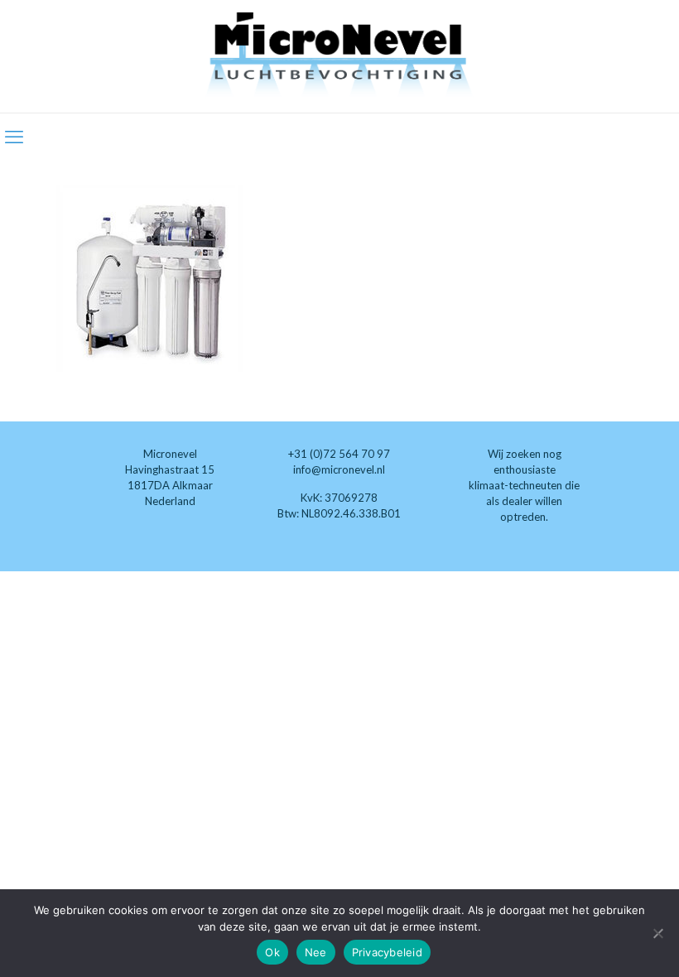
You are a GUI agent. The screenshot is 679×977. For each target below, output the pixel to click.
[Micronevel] (339, 56)
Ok (272, 952)
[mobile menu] (14, 137)
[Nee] (658, 933)
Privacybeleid (387, 952)
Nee (316, 952)
